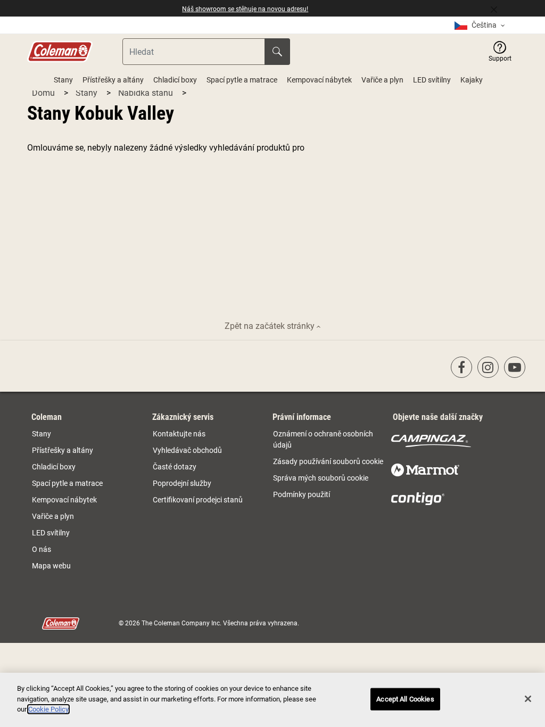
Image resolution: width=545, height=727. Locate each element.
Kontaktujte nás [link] (179, 433)
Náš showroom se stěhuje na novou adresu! (245, 9)
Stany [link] (41, 433)
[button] (500, 51)
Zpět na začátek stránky (271, 326)
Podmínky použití (301, 494)
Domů (44, 93)
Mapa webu (51, 565)
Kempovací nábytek (319, 80)
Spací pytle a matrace (242, 80)
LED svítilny (432, 80)
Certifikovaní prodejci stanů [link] (198, 499)
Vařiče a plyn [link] (53, 516)
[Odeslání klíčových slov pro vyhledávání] (277, 51)
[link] (461, 367)
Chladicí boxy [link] (54, 466)
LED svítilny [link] (51, 532)
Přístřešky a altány (113, 80)
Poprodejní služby (182, 483)
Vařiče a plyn (382, 80)
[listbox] (479, 25)
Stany (63, 80)
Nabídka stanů (146, 93)
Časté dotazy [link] (174, 466)
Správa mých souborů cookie (320, 478)
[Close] (528, 699)
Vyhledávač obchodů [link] (187, 450)
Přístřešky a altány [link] (62, 450)
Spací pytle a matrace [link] (67, 483)
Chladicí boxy (175, 80)
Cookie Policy (48, 709)
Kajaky (471, 80)
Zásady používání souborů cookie (328, 461)
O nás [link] (41, 549)
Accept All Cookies (405, 699)
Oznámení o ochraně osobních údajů (323, 439)
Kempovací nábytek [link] (64, 499)
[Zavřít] (498, 8)
